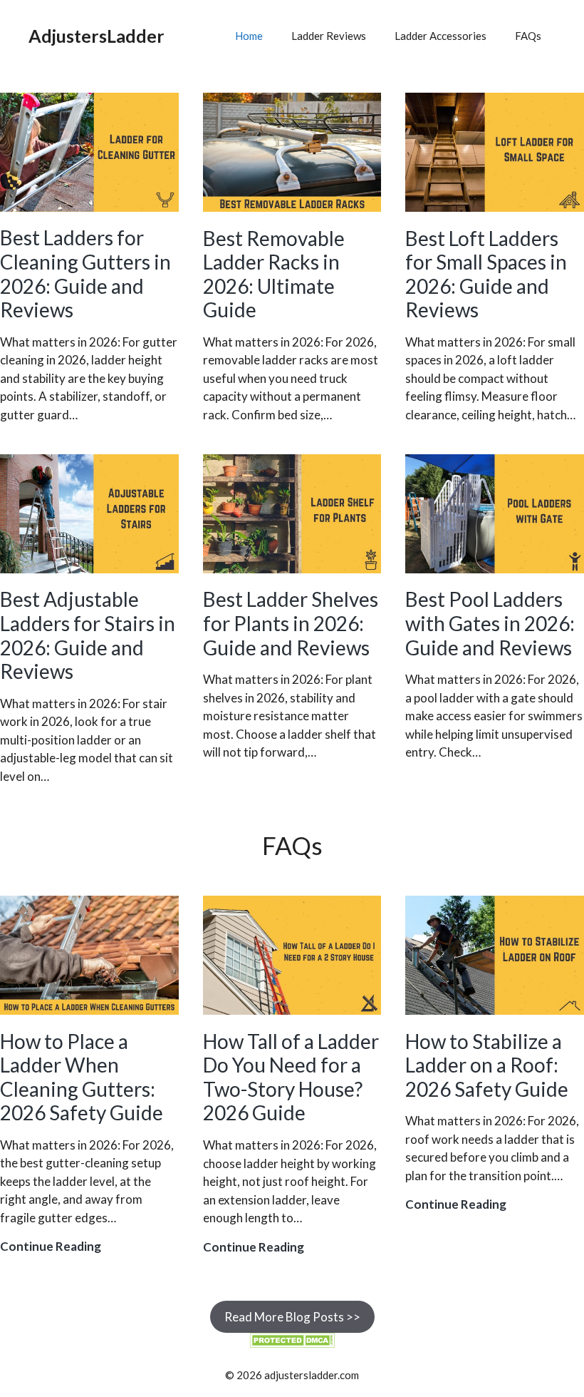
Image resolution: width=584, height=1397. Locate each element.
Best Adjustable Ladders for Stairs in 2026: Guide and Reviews (87, 635)
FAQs (528, 35)
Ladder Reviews (328, 35)
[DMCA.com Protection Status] (292, 1343)
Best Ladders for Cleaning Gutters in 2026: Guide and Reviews (85, 273)
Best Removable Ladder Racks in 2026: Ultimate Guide (274, 274)
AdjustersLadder (96, 35)
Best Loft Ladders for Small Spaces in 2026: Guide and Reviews (486, 274)
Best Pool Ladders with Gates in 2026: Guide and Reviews (490, 623)
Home (249, 35)
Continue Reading (50, 1247)
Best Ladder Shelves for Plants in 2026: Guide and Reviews (290, 623)
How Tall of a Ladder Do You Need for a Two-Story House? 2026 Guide (291, 1077)
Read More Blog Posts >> (292, 1316)
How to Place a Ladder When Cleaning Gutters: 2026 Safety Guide (81, 1077)
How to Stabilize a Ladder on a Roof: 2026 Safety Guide (486, 1065)
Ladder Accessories (440, 35)
